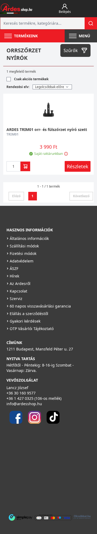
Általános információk (29, 238)
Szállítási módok (24, 245)
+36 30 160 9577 (21, 393)
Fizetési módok (23, 253)
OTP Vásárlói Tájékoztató (32, 328)
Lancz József (17, 387)
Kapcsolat (18, 291)
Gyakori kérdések (25, 321)
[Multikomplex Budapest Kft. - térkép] (45, 466)
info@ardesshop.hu (24, 403)
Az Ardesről (20, 283)
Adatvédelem (21, 261)
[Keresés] (91, 23)
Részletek (77, 166)
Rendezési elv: (17, 87)
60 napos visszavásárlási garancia (40, 306)
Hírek (14, 276)
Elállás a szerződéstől (29, 313)
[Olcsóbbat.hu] (82, 517)
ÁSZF (14, 268)
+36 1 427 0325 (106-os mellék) (33, 398)
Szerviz (16, 298)
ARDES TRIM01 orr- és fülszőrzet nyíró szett (46, 129)
